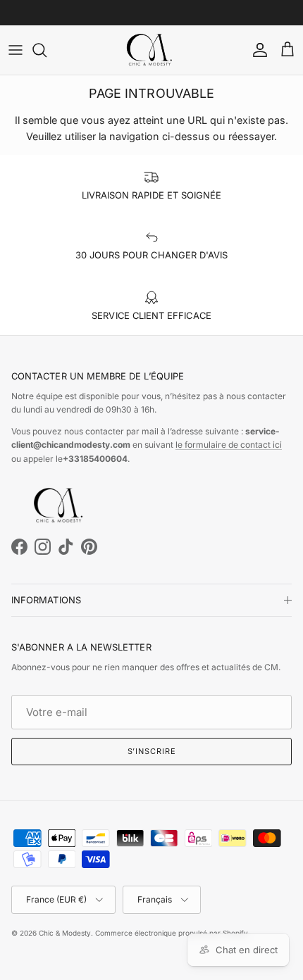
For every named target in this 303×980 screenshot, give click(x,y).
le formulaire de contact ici (228, 444)
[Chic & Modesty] (151, 50)
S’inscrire (152, 751)
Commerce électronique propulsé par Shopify (171, 933)
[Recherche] (46, 49)
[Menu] (15, 49)
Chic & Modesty (65, 933)
